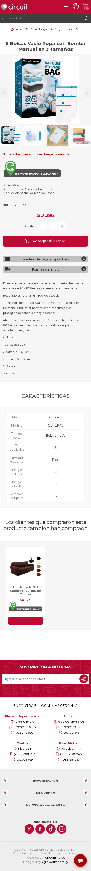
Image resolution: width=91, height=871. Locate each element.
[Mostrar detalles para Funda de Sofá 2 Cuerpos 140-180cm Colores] (25, 566)
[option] (34, 135)
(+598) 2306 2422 (71, 754)
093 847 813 (71, 732)
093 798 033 (71, 759)
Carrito (85, 6)
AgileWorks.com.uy (54, 862)
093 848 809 (24, 732)
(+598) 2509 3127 (71, 727)
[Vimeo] (51, 829)
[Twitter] (29, 829)
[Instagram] (61, 829)
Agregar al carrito (25, 621)
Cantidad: (32, 226)
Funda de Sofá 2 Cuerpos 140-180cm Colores (25, 591)
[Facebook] (40, 829)
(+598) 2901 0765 (25, 727)
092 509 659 (25, 759)
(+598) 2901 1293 (24, 754)
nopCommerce (54, 857)
